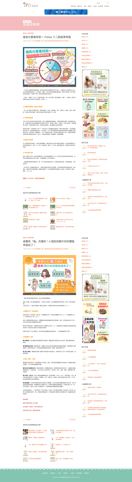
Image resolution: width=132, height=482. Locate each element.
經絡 (55, 41)
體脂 (46, 249)
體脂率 (57, 249)
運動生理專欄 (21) (86, 59)
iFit (30, 4)
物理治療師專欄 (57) (87, 63)
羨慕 (65, 249)
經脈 (57, 41)
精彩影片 (107, 6)
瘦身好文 (79, 6)
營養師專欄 (31, 24)
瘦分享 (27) (85, 40)
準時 (50, 41)
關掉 (60, 41)
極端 (53, 249)
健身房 (89, 6)
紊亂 (55, 249)
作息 (62, 41)
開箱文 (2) (84, 67)
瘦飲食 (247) (85, 44)
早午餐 (64, 41)
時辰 (46, 41)
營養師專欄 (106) (86, 52)
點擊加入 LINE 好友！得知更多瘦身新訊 (34, 178)
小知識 (95, 6)
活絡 (48, 41)
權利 (48, 249)
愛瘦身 (25, 33)
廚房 (85, 6)
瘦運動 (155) (85, 48)
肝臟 (53, 41)
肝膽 (67, 41)
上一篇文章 (27, 187)
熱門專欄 (100, 6)
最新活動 (73, 6)
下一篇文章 (71, 187)
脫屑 (50, 249)
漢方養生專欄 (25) (86, 55)
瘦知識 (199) (85, 37)
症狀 (67, 249)
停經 (60, 249)
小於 (63, 249)
